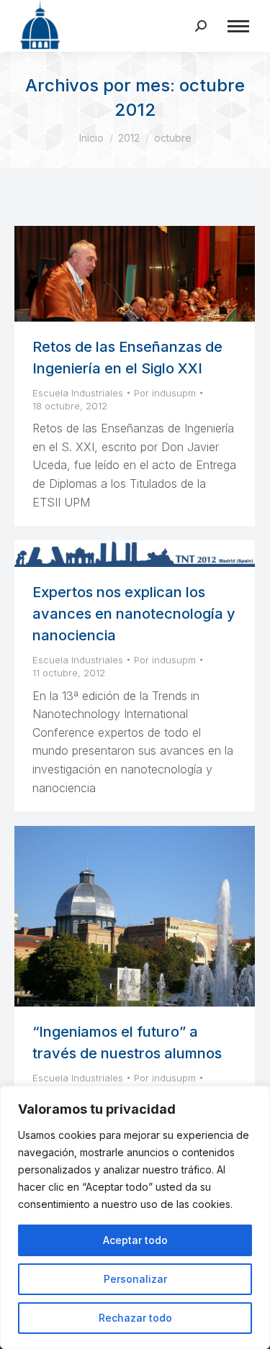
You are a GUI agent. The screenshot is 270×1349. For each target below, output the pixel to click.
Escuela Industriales (77, 393)
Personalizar (135, 1279)
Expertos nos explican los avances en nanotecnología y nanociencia (133, 613)
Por (165, 393)
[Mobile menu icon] (238, 26)
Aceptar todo (135, 1240)
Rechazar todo (135, 1318)
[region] (135, 1217)
